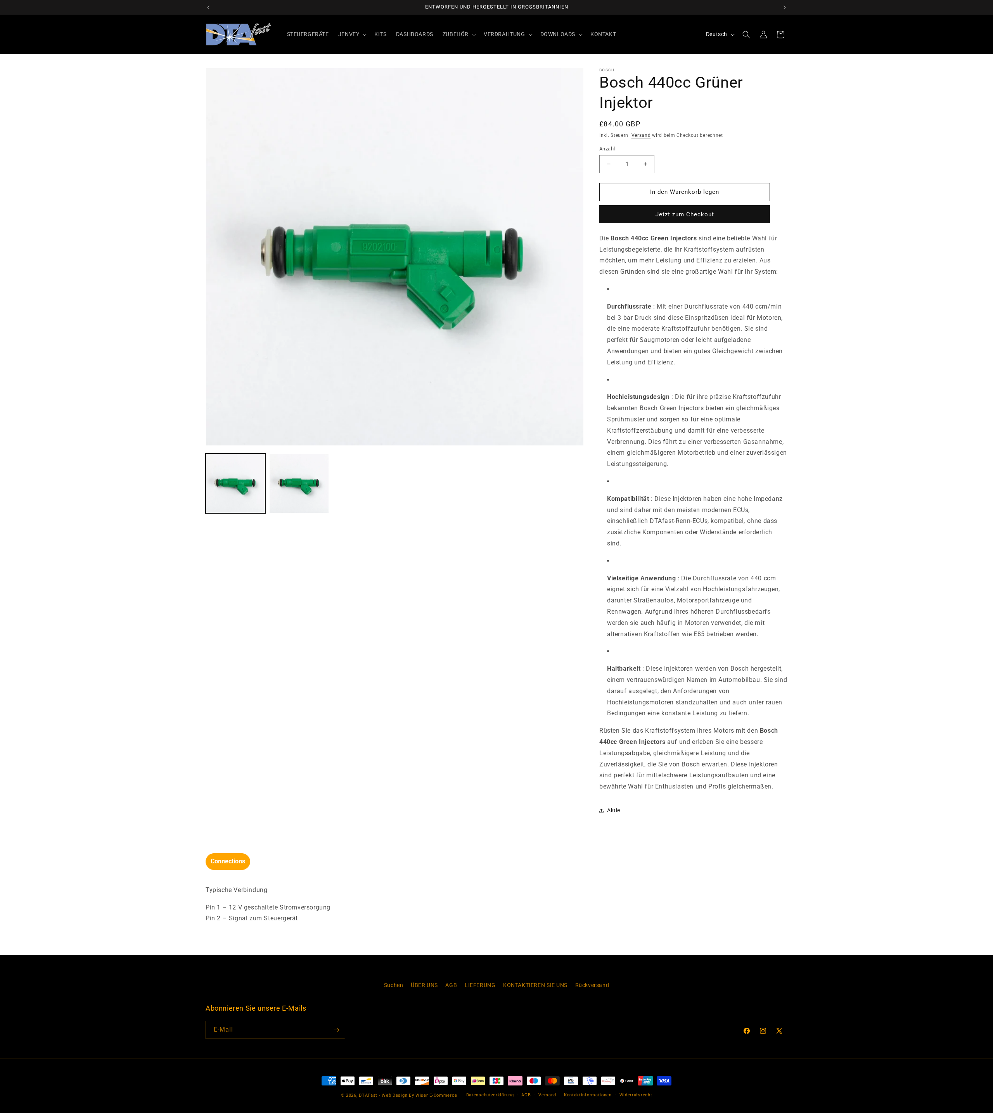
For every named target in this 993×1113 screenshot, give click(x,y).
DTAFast (368, 1095)
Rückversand (592, 985)
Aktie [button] (613, 810)
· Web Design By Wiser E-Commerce (418, 1095)
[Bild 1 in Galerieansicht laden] (235, 483)
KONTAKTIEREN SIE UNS (535, 985)
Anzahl (607, 149)
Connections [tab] (228, 861)
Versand (641, 135)
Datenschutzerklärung (490, 1094)
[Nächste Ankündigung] (784, 7)
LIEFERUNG (480, 985)
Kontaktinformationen (588, 1094)
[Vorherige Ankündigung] (208, 7)
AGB (451, 985)
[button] (352, 34)
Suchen (393, 985)
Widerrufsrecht (635, 1094)
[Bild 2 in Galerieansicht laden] (299, 483)
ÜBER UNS (424, 985)
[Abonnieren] (336, 1030)
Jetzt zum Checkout (685, 214)
